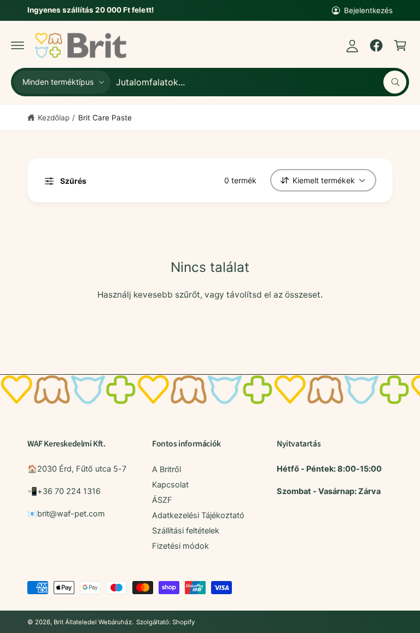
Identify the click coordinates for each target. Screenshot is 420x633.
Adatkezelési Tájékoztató (198, 515)
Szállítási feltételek (185, 531)
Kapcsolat (170, 485)
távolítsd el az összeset (273, 294)
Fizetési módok (180, 546)
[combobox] (261, 82)
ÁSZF (162, 500)
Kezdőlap (53, 117)
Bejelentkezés (368, 10)
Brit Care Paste (105, 117)
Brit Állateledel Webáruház (92, 622)
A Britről (166, 469)
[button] (17, 45)
